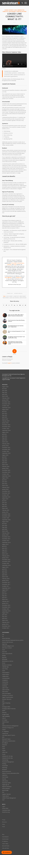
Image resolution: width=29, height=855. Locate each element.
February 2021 (5, 510)
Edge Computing (6, 703)
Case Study (5, 668)
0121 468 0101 (8, 277)
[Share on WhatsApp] (9, 305)
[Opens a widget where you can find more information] (6, 852)
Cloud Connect (9, 296)
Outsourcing (5, 760)
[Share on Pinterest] (11, 305)
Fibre (3, 834)
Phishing (4, 763)
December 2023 (6, 447)
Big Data (4, 657)
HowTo (4, 718)
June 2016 (4, 614)
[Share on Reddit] (22, 305)
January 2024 (5, 445)
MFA (3, 737)
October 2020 (5, 517)
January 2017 (5, 603)
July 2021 (4, 500)
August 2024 (5, 432)
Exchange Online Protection (9, 708)
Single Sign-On (5, 784)
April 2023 (4, 462)
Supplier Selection (6, 794)
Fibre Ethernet (23, 296)
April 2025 (4, 417)
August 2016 (5, 612)
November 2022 (6, 472)
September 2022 (6, 476)
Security (4, 779)
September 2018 (6, 565)
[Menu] (25, 3)
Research (4, 769)
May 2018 (4, 573)
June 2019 (4, 548)
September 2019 (6, 542)
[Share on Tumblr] (17, 305)
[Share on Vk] (20, 305)
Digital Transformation (7, 697)
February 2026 (5, 398)
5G (3, 636)
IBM (3, 724)
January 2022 (5, 489)
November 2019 (6, 538)
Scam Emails (5, 777)
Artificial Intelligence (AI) (8, 646)
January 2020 (5, 535)
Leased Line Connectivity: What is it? (14, 16)
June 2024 (4, 436)
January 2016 (5, 624)
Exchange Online (6, 706)
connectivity (13, 263)
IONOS (4, 729)
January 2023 (5, 468)
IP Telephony (5, 731)
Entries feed (5, 808)
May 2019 (4, 550)
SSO (3, 792)
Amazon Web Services (7, 642)
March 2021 (5, 508)
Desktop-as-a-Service (7, 695)
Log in (3, 806)
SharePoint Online (6, 782)
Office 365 (4, 752)
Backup (4, 655)
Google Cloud (5, 714)
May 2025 (4, 415)
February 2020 (5, 533)
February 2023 (5, 466)
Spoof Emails (5, 790)
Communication (20, 10)
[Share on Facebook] (3, 305)
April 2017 (4, 597)
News (3, 746)
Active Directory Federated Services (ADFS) (12, 640)
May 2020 (4, 527)
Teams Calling (5, 843)
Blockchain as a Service (7, 661)
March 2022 (5, 485)
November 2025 (6, 403)
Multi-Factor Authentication (8, 741)
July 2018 (4, 569)
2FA (3, 634)
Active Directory (6, 638)
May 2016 (4, 616)
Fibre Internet (6, 297)
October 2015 (5, 628)
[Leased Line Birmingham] (14, 29)
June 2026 (4, 390)
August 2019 (5, 544)
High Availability (12, 11)
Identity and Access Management (10, 725)
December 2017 (6, 582)
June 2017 (4, 593)
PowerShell (5, 765)
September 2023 (6, 453)
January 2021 (5, 512)
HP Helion (4, 720)
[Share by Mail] (25, 305)
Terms (3, 824)
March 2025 (5, 419)
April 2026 (4, 394)
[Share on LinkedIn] (14, 305)
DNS (3, 701)
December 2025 (6, 402)
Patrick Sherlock (18, 293)
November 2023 (6, 449)
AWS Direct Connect (7, 648)
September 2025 (6, 407)
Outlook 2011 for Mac (7, 756)
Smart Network (22, 297)
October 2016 (5, 609)
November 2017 (6, 584)
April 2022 (4, 483)
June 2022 (4, 481)
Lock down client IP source (8, 735)
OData (3, 750)
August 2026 (5, 386)
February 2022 (5, 487)
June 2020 (4, 525)
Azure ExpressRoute (7, 653)
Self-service (5, 781)
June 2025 (4, 413)
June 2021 (4, 502)
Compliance (5, 680)
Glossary (4, 712)
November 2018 (6, 561)
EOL (3, 705)
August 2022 (5, 478)
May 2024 (4, 438)
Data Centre (5, 691)
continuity (9, 264)
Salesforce (4, 775)
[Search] (21, 3)
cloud (15, 264)
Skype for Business (6, 786)
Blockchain (4, 659)
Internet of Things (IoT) (8, 727)
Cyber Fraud (5, 687)
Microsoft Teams (6, 739)
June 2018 (4, 571)
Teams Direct (5, 796)
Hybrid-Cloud (5, 722)
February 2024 (5, 443)
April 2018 (4, 574)
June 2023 (4, 459)
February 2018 (5, 578)
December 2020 (6, 514)
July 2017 (4, 592)
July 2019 (4, 546)
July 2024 (4, 434)
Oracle (3, 754)
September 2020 (6, 519)
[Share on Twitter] (6, 305)
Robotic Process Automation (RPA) (10, 773)
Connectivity (5, 11)
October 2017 (5, 586)
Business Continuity (9, 10)
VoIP (3, 800)
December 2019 (6, 536)
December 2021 (6, 491)
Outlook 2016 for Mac (7, 758)
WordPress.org (6, 812)
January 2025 (5, 422)
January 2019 (5, 557)
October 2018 (5, 563)
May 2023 (4, 460)
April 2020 (4, 529)
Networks (24, 11)
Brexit (3, 663)
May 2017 (4, 595)
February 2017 (5, 601)
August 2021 (5, 498)
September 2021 (6, 497)
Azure (3, 649)
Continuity (4, 686)
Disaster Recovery (6, 699)
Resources (4, 822)
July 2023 (4, 457)
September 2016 (6, 611)
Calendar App (5, 667)
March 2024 (5, 441)
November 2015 (6, 626)
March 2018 (5, 576)
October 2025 (5, 405)
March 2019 (5, 554)
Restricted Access (6, 771)
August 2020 (5, 521)
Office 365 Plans (5, 848)
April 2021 (4, 506)
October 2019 (5, 540)
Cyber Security (5, 689)
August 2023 (5, 455)
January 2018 (5, 580)
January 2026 (5, 400)
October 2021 (5, 495)
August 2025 (5, 409)
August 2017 (5, 590)
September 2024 (6, 430)
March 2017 (5, 599)
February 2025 (5, 421)
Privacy (3, 819)
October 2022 (5, 474)
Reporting (4, 767)
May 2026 (4, 392)
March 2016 (5, 620)
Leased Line (19, 11)
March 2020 (5, 531)
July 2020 (4, 523)
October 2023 (5, 451)
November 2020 (6, 516)
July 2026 (4, 388)
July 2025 (4, 411)
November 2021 (6, 493)
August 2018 (5, 567)
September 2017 (6, 588)
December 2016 (6, 605)
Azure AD (4, 651)
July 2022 (4, 479)
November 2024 (6, 426)
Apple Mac (4, 644)
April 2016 (4, 618)
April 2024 (4, 440)
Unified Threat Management (9, 798)
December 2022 (6, 470)
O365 (3, 748)
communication (20, 263)
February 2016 (5, 622)
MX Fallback (5, 743)
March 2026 (5, 396)
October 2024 (5, 428)
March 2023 (5, 464)
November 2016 (6, 607)
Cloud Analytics (5, 672)
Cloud (15, 10)
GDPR (3, 710)
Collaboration (5, 676)
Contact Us (18, 277)
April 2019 (4, 552)
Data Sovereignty (6, 693)
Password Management (8, 762)
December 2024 (6, 424)
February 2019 (5, 555)
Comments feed (6, 810)
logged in (10, 363)
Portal (3, 826)
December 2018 (6, 559)
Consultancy (5, 684)
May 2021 (4, 504)
